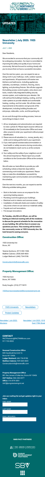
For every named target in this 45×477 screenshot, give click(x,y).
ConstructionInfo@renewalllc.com (15, 262)
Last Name (6, 409)
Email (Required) (8, 416)
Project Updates (12, 313)
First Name (6, 402)
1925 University (12, 307)
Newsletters (30, 307)
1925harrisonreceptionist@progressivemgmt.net (21, 291)
